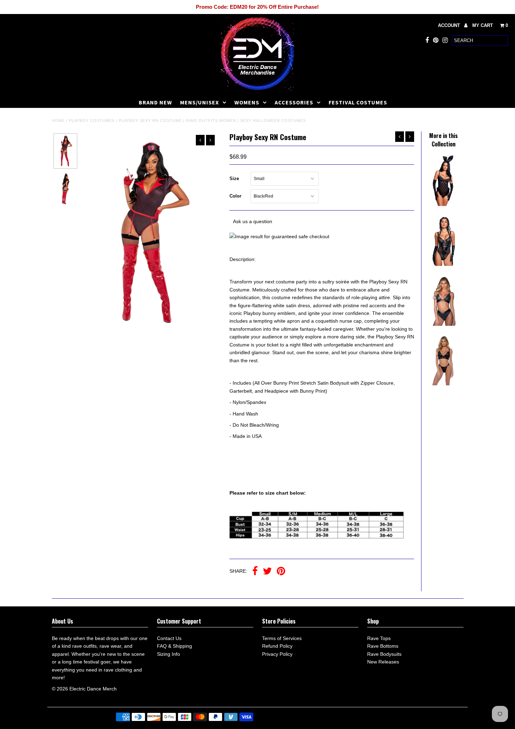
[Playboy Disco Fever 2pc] (443, 324)
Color (235, 196)
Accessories (294, 102)
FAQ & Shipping (174, 646)
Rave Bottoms (382, 646)
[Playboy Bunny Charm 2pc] (443, 383)
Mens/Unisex (199, 102)
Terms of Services (282, 638)
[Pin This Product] (281, 571)
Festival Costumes (358, 102)
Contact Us (169, 638)
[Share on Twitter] (267, 571)
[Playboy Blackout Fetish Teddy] (443, 264)
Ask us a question (252, 221)
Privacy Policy (277, 654)
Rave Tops (379, 638)
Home (58, 120)
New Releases (383, 662)
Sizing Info (168, 654)
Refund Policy (277, 646)
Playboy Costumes (92, 120)
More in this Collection (443, 139)
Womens (246, 102)
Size (234, 178)
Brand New (155, 102)
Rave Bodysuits (384, 654)
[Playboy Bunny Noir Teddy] (443, 204)
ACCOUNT (449, 25)
